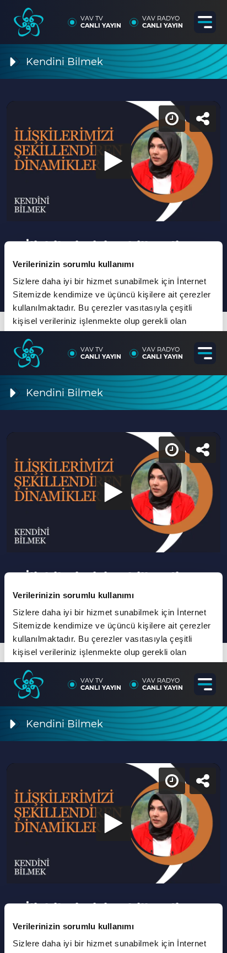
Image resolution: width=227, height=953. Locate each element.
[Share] (209, 17)
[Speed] (178, 17)
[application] (113, 476)
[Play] (113, 476)
